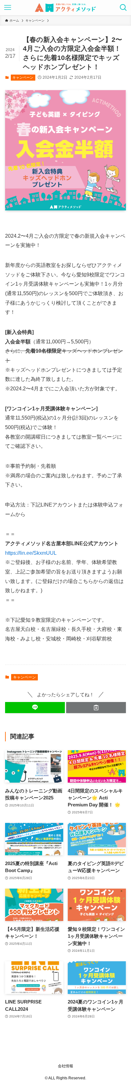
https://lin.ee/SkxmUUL (31, 553)
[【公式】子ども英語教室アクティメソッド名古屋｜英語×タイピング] (65, 7)
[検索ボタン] (123, 7)
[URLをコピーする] (96, 707)
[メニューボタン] (7, 7)
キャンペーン (22, 77)
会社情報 (65, 1066)
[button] (35, 707)
